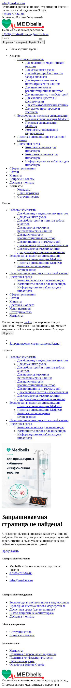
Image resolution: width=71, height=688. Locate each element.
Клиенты (15, 175)
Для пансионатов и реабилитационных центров (44, 89)
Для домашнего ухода (39, 69)
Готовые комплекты (30, 59)
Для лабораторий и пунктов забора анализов (44, 75)
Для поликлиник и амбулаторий (46, 94)
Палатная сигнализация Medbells (47, 119)
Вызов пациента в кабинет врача (31, 613)
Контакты (24, 189)
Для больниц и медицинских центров (42, 213)
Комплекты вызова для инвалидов (40, 280)
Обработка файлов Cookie (26, 664)
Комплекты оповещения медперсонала (41, 131)
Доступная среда (28, 143)
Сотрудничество (28, 196)
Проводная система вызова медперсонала (37, 606)
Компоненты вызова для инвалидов (41, 283)
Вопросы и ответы (22, 179)
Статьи (14, 172)
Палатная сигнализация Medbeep (39, 262)
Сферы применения (22, 168)
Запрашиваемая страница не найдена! (34, 343)
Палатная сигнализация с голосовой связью (38, 273)
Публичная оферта (22, 661)
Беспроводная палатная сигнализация (42, 115)
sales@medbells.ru (13, 3)
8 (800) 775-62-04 (13, 13)
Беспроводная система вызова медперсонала (39, 602)
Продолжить (10, 551)
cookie (28, 322)
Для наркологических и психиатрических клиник (42, 82)
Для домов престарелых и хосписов (41, 252)
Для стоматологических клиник (46, 105)
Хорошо (7, 333)
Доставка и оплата (21, 182)
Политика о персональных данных (32, 654)
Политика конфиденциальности (31, 657)
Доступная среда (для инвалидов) (32, 609)
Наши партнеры (28, 193)
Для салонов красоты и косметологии (40, 99)
